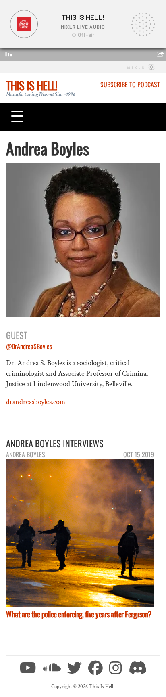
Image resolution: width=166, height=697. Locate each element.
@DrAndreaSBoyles (29, 346)
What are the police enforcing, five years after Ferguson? (78, 614)
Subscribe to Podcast (130, 84)
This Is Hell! (31, 85)
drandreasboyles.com (35, 401)
